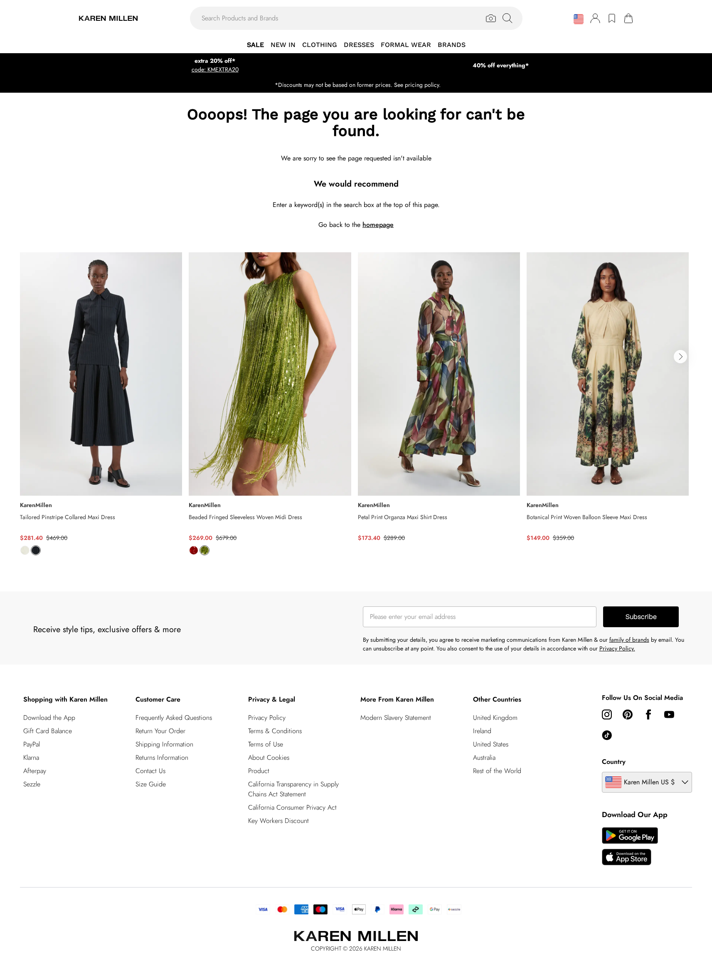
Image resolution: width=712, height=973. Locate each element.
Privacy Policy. (617, 648)
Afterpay (34, 771)
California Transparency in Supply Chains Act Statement (293, 789)
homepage (378, 224)
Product (258, 771)
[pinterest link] (628, 714)
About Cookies (268, 757)
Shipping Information (164, 744)
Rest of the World (497, 771)
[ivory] (25, 550)
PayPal (31, 744)
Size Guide (151, 784)
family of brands (629, 640)
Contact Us (150, 771)
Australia (484, 757)
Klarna (31, 757)
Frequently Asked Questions (174, 717)
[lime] (204, 550)
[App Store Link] (630, 846)
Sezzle (31, 784)
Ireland (482, 731)
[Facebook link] (648, 714)
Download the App (49, 717)
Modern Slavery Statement (395, 717)
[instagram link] (607, 714)
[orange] (193, 550)
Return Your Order (160, 731)
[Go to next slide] (680, 356)
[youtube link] (669, 714)
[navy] (35, 550)
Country (614, 761)
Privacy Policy (267, 717)
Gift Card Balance (47, 731)
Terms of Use (265, 744)
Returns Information (162, 757)
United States (490, 744)
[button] (578, 19)
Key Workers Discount (278, 820)
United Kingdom (495, 717)
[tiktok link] (607, 735)
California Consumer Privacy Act (292, 807)
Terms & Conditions (275, 731)
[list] (356, 408)
